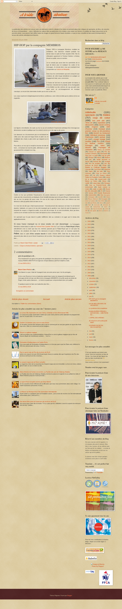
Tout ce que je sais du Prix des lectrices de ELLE (35, 352)
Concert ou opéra (94, 151)
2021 (89, 236)
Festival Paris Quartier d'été (45, 226)
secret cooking (104, 125)
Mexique (91, 157)
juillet (91, 293)
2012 (89, 263)
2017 (89, 248)
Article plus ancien (73, 299)
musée (87, 212)
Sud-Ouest (97, 169)
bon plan (100, 171)
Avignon (95, 127)
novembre (92, 281)
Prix (98, 141)
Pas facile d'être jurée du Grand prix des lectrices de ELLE (38, 401)
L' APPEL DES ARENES (96, 318)
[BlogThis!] (48, 243)
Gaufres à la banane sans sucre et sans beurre (34, 322)
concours (87, 209)
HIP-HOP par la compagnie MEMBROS (97, 299)
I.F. (101, 191)
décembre (92, 278)
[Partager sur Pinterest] (53, 243)
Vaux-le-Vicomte (97, 209)
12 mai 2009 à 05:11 (24, 263)
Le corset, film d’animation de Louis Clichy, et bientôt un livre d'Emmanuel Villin (44, 313)
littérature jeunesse (97, 135)
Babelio (106, 210)
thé (94, 175)
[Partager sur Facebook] (51, 243)
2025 (89, 224)
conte (106, 209)
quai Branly (93, 203)
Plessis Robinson (93, 199)
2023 (89, 230)
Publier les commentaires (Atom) (31, 303)
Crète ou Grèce (101, 173)
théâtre (106, 115)
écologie (107, 161)
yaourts (108, 203)
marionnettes (92, 195)
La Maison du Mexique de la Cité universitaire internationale (38, 391)
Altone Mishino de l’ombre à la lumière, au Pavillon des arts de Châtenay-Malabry (45, 372)
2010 (89, 269)
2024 (89, 227)
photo (87, 175)
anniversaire (89, 187)
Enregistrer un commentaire (25, 291)
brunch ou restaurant (102, 133)
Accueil (46, 299)
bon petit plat (98, 121)
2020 (89, 239)
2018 (89, 245)
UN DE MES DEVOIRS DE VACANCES (97, 304)
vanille (87, 183)
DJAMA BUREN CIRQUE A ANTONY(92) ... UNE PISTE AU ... (98, 313)
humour (91, 193)
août (90, 290)
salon (102, 145)
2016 (89, 251)
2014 (89, 257)
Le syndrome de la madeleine (98, 308)
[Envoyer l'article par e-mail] (42, 243)
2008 (89, 276)
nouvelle (100, 197)
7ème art (88, 123)
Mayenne (107, 169)
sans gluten (93, 210)
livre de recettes (94, 163)
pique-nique (96, 183)
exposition (101, 123)
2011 (89, 266)
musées (88, 141)
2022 (89, 233)
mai (90, 331)
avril (90, 334)
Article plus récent (20, 299)
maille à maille (97, 189)
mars (91, 337)
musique (102, 129)
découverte (89, 125)
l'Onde (104, 165)
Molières (107, 157)
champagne (91, 197)
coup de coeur (101, 118)
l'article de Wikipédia (63, 69)
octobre (91, 284)
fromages (88, 145)
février (91, 340)
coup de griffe (105, 155)
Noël (89, 205)
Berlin (100, 210)
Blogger (69, 595)
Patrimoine (89, 137)
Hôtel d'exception (105, 195)
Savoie (108, 191)
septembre (92, 287)
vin (86, 139)
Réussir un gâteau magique (28, 332)
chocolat (88, 169)
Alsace (108, 197)
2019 (89, 242)
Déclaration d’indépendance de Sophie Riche (34, 342)
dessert (88, 147)
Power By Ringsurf (98, 566)
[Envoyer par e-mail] (46, 243)
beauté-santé (102, 179)
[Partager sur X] (49, 243)
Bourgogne (104, 199)
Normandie (103, 153)
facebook (99, 61)
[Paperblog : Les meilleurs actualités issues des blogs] (90, 573)
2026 (89, 221)
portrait (102, 137)
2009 (89, 272)
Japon (91, 171)
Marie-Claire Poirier (24, 269)
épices (99, 157)
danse (101, 203)
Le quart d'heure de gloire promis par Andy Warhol (35, 382)
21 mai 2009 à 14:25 (24, 287)
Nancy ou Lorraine (104, 149)
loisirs (105, 207)
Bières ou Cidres (91, 181)
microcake (97, 205)
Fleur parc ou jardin (91, 155)
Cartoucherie (96, 207)
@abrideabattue (97, 59)
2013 (89, 260)
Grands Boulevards (104, 193)
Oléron (104, 181)
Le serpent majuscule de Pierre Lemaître (32, 362)
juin (90, 296)
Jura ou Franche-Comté (97, 185)
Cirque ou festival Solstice (28, 246)
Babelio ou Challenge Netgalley (96, 167)
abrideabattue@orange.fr (98, 57)
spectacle (40, 246)
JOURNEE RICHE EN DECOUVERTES (96, 326)
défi (86, 210)
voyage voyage (99, 139)
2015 (89, 254)
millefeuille (90, 112)
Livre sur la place (90, 201)
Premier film (97, 161)
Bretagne (107, 183)
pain (90, 159)
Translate (100, 472)
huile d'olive (101, 201)
